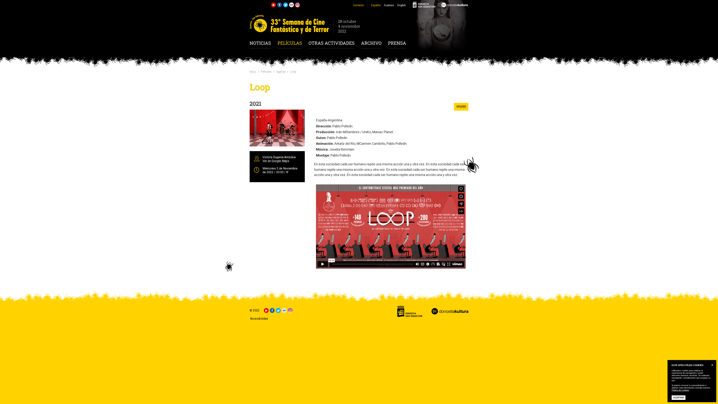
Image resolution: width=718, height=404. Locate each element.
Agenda (280, 71)
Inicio (253, 71)
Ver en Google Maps (276, 161)
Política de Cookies (680, 390)
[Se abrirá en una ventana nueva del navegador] (453, 4)
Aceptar (678, 397)
